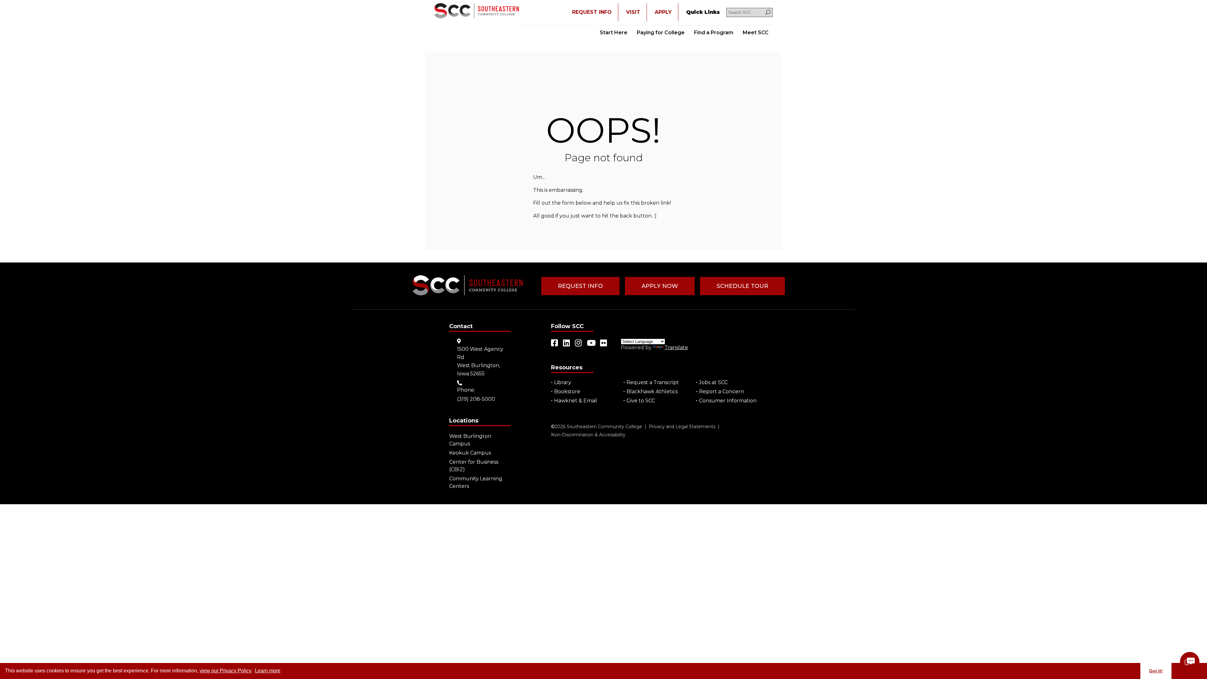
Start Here (613, 33)
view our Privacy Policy (225, 670)
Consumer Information (728, 401)
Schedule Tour (742, 286)
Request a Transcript (652, 382)
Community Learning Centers (475, 482)
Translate (676, 348)
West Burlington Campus (470, 440)
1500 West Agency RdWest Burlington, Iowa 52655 (480, 361)
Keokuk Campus (470, 453)
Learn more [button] (267, 670)
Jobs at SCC (713, 382)
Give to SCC (640, 401)
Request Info (580, 286)
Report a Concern (721, 392)
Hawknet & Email (575, 401)
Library (562, 382)
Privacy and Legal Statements (682, 426)
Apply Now (660, 286)
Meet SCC (756, 33)
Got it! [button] (1156, 670)
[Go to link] (476, 11)
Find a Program (713, 33)
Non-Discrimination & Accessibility (588, 435)
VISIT (633, 12)
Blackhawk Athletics (652, 392)
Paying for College (661, 33)
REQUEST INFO (592, 12)
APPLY (663, 12)
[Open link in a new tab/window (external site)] (555, 343)
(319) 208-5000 (476, 399)
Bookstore (567, 392)
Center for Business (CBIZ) (473, 465)
